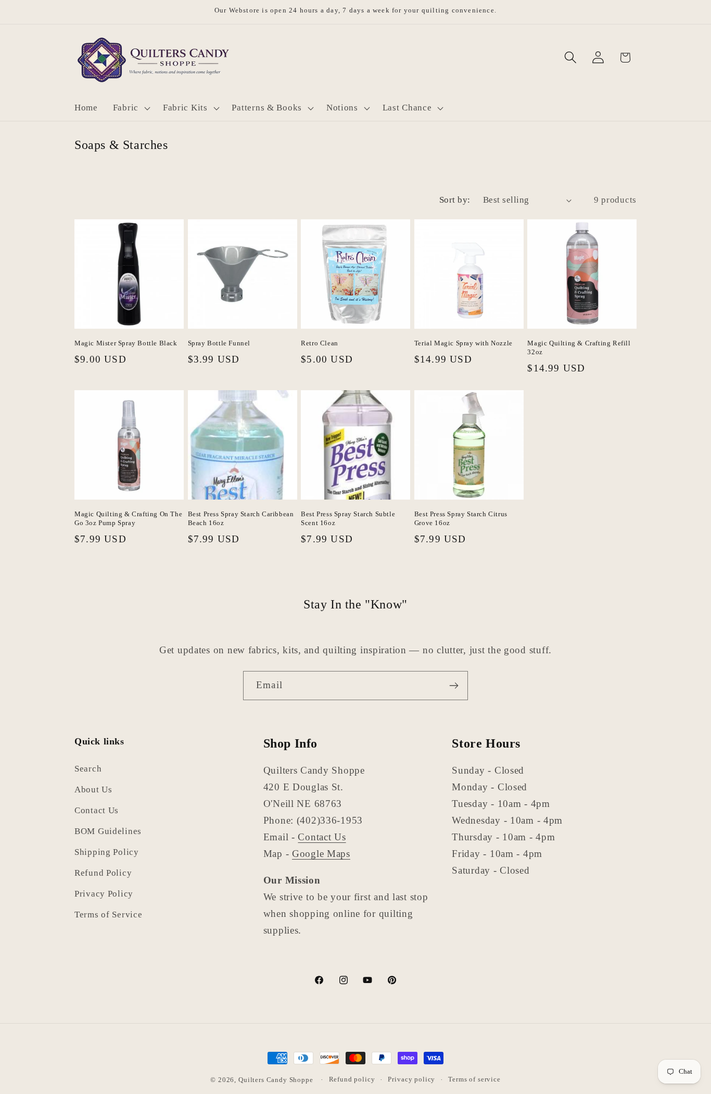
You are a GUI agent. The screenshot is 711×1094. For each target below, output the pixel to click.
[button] (130, 108)
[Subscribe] (453, 685)
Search (87, 769)
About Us (93, 790)
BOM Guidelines (108, 832)
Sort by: (455, 200)
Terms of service (474, 1079)
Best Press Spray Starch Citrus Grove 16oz (460, 518)
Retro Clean (319, 343)
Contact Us (96, 811)
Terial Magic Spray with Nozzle (463, 343)
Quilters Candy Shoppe (275, 1080)
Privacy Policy (103, 894)
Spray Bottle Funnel (219, 343)
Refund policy (352, 1079)
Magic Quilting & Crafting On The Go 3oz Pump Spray (128, 518)
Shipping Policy (106, 852)
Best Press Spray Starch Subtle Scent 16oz (348, 518)
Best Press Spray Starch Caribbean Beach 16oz (241, 518)
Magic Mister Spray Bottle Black (125, 343)
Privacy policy (411, 1079)
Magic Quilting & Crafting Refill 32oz (578, 347)
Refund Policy (103, 873)
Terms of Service (108, 915)
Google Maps (321, 853)
